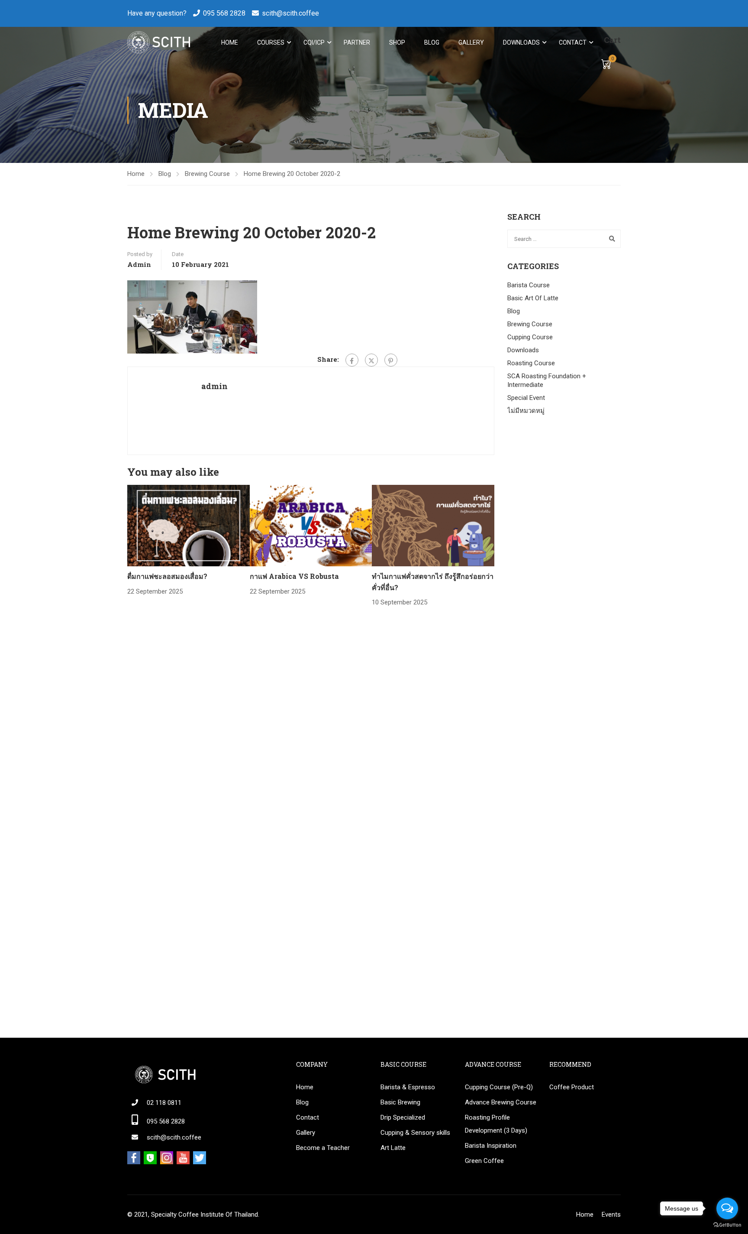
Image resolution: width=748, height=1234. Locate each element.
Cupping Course (530, 337)
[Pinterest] (390, 360)
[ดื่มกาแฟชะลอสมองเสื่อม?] (188, 525)
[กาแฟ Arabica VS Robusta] (311, 525)
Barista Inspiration (490, 1146)
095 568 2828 (224, 13)
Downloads (521, 42)
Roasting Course (531, 363)
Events (611, 1214)
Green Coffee (484, 1161)
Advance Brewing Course (500, 1102)
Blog (431, 42)
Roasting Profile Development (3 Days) (496, 1124)
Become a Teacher (323, 1148)
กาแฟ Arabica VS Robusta (294, 576)
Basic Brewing (400, 1102)
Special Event (526, 398)
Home (229, 42)
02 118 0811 (164, 1103)
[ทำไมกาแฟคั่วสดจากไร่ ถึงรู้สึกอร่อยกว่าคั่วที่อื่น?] (433, 525)
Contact (573, 42)
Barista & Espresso (407, 1087)
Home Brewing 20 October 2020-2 (292, 174)
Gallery (471, 42)
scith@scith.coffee (290, 13)
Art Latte (393, 1148)
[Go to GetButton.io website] (727, 1225)
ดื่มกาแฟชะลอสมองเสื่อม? (167, 576)
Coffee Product (571, 1087)
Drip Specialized (402, 1117)
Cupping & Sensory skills (415, 1133)
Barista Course (528, 285)
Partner (357, 42)
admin (139, 264)
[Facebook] (351, 360)
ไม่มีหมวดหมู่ (526, 411)
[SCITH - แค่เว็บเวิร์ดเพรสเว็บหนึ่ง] (158, 42)
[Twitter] (371, 360)
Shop (397, 42)
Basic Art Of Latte (532, 298)
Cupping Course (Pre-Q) (499, 1087)
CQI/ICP (314, 42)
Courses (270, 42)
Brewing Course (207, 174)
